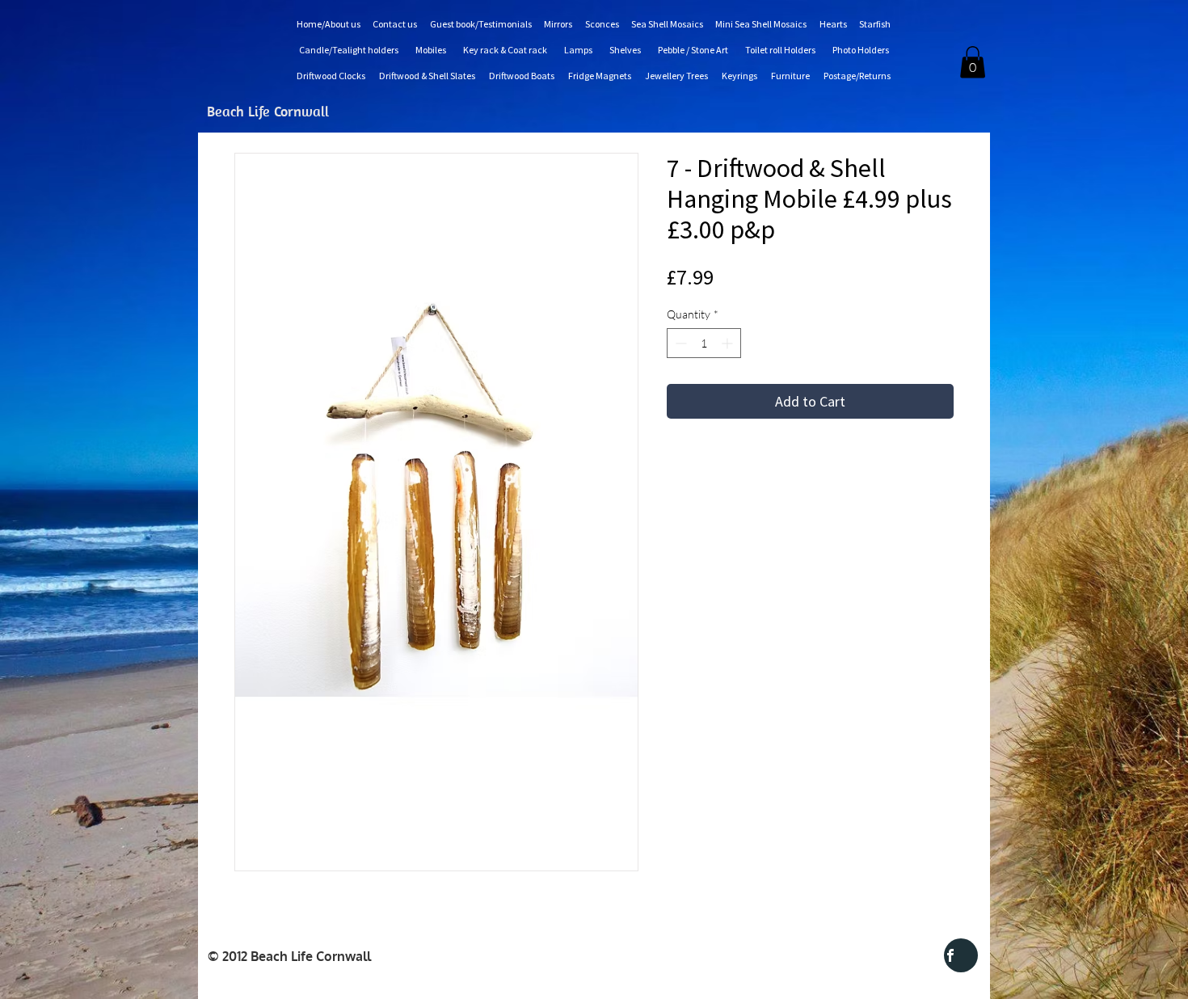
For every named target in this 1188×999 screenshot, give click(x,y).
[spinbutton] (703, 343)
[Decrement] (679, 343)
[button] (972, 62)
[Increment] (728, 343)
